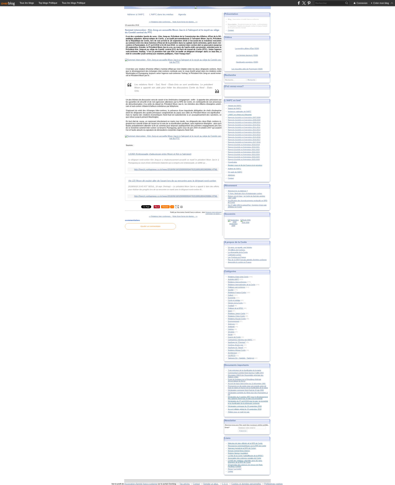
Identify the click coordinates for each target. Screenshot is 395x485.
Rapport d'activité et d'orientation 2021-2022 (244, 149)
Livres (230, 471)
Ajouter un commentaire (150, 226)
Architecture (232, 353)
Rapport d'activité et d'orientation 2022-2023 (244, 152)
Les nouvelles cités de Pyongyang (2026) (247, 69)
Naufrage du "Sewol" (235, 348)
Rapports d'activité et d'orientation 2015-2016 (244, 137)
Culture (230, 295)
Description (232, 24)
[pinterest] (309, 3)
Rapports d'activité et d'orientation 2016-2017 (244, 140)
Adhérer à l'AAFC (135, 14)
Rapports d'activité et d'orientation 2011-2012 (244, 127)
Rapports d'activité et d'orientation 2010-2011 (244, 125)
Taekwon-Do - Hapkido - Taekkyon (241, 358)
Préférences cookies (273, 484)
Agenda (182, 14)
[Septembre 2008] (233, 222)
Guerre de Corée (234, 337)
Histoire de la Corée (235, 303)
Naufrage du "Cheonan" (237, 342)
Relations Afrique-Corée (237, 350)
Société (230, 290)
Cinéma (231, 329)
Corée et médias (234, 300)
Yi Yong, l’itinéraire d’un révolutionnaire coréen (245, 193)
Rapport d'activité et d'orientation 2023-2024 (244, 154)
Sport (230, 311)
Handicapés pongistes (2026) (247, 62)
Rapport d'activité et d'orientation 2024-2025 (244, 157)
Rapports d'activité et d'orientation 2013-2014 (244, 132)
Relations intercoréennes (213, 212)
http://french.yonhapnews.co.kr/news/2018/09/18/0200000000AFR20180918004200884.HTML (175, 196)
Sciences (231, 324)
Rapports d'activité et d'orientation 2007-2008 (244, 117)
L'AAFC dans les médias (161, 14)
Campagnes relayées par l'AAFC (240, 340)
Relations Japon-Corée (236, 313)
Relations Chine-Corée (236, 316)
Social (230, 334)
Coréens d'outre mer (235, 345)
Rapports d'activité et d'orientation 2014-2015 (244, 135)
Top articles (184, 484)
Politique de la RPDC (235, 308)
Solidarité (231, 327)
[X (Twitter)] (304, 3)
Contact (231, 30)
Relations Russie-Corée (237, 319)
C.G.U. (225, 484)
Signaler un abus (211, 484)
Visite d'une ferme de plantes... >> (185, 22)
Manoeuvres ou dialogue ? (238, 191)
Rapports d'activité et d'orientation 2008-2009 (244, 120)
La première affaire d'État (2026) (247, 48)
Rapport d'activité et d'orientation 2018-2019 (244, 144)
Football (231, 306)
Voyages (231, 332)
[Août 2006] (246, 220)
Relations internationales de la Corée (241, 285)
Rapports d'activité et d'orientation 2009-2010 (244, 122)
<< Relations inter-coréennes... (160, 22)
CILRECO (231, 355)
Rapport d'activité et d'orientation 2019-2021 (244, 147)
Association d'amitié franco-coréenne (140, 484)
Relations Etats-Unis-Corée (238, 277)
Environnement (233, 321)
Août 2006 (245, 222)
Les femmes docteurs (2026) (247, 55)
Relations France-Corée (237, 292)
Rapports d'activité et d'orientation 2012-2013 (244, 130)
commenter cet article (213, 214)
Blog (229, 19)
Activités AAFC (233, 279)
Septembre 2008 (233, 225)
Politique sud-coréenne (236, 287)
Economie (231, 298)
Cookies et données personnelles (246, 484)
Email (227, 427)
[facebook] (299, 3)
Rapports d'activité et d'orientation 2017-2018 (244, 142)
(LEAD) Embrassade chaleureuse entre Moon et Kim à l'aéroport (159, 154)
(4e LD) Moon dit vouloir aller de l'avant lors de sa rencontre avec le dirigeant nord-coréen (172, 180)
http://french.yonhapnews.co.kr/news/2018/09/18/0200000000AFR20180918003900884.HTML (175, 169)
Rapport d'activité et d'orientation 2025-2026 (244, 159)
